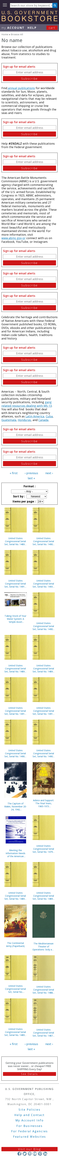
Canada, (43, 420)
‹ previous (31, 473)
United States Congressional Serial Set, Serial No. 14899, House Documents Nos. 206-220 (15, 1032)
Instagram (30, 1154)
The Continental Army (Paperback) (15, 945)
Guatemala (8, 420)
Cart (52, 28)
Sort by (18, 496)
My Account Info (29, 1120)
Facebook (19, 1154)
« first (14, 473)
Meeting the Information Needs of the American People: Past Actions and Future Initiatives (15, 853)
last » (31, 478)
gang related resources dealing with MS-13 (26, 404)
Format (29, 486)
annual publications (21, 88)
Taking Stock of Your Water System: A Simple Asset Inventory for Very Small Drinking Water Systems (15, 618)
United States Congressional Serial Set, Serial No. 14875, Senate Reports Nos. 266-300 (44, 1032)
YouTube (35, 1154)
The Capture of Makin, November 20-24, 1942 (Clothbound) (15, 806)
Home (4, 34)
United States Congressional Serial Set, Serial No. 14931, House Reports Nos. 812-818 (44, 583)
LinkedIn (45, 1154)
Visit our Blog (29, 1149)
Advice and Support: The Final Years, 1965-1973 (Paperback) (43, 803)
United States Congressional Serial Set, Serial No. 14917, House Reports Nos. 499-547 (15, 583)
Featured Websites (29, 1136)
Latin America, (35, 416)
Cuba (49, 416)
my (13, 28)
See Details (29, 1074)
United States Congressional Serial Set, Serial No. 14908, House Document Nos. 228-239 (15, 753)
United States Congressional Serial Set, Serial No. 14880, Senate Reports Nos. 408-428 (44, 989)
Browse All (17, 34)
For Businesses (29, 1126)
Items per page (23, 501)
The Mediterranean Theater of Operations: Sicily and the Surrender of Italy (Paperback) (43, 946)
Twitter (25, 1154)
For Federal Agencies (29, 1131)
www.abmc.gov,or (13, 238)
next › (49, 473)
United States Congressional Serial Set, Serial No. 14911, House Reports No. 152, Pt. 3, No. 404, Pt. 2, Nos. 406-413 (44, 710)
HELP (32, 28)
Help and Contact (29, 1115)
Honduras (24, 420)
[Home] (29, 20)
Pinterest (40, 1154)
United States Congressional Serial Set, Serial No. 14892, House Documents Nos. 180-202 (15, 541)
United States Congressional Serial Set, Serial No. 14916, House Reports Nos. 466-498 (15, 710)
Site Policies (29, 1109)
